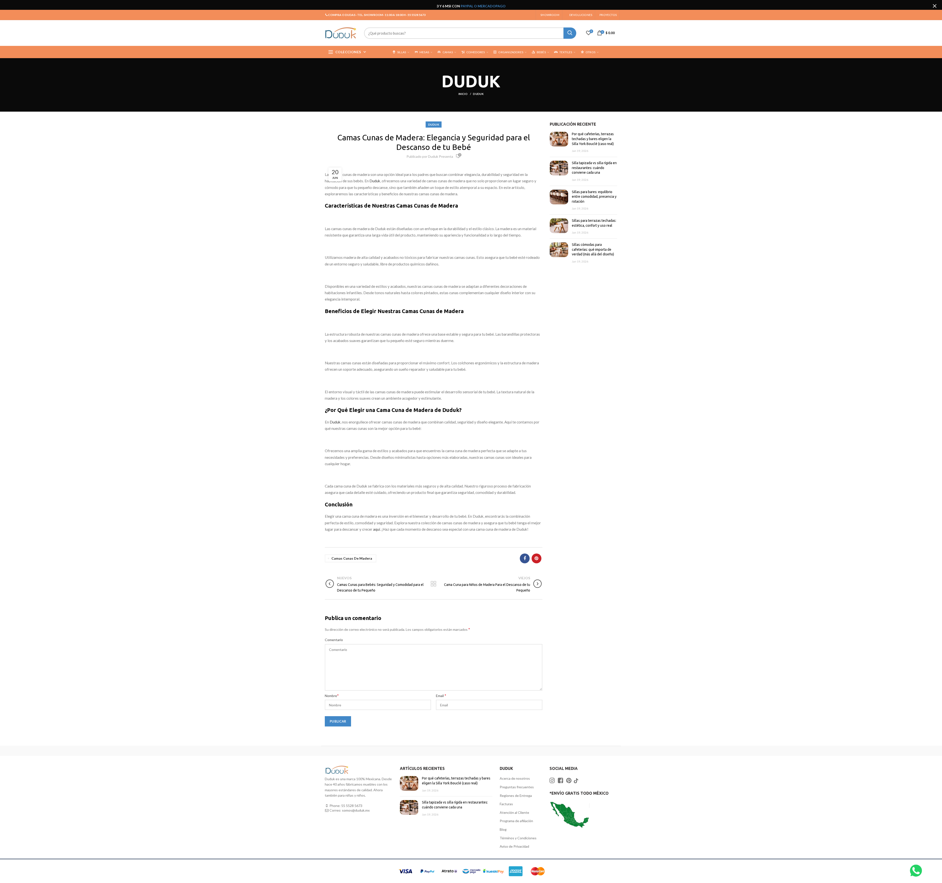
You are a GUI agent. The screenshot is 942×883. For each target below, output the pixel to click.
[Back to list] (433, 584)
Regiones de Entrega (516, 795)
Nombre (332, 695)
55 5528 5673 (351, 806)
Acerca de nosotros (515, 778)
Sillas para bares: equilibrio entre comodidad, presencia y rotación (594, 196)
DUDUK (478, 93)
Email (441, 695)
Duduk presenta (440, 156)
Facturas (506, 804)
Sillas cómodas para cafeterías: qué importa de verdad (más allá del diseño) (593, 249)
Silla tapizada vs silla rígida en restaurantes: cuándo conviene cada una (594, 167)
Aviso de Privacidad (514, 846)
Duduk (374, 181)
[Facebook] (525, 558)
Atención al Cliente (514, 812)
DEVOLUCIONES (580, 15)
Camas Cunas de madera (351, 558)
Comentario (334, 640)
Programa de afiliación (516, 821)
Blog (503, 829)
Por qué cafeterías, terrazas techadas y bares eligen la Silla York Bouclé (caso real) (593, 138)
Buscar (569, 33)
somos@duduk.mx (356, 810)
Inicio (463, 93)
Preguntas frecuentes (517, 787)
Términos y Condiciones (518, 838)
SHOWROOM (549, 15)
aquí (376, 529)
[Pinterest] (536, 558)
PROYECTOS (608, 15)
